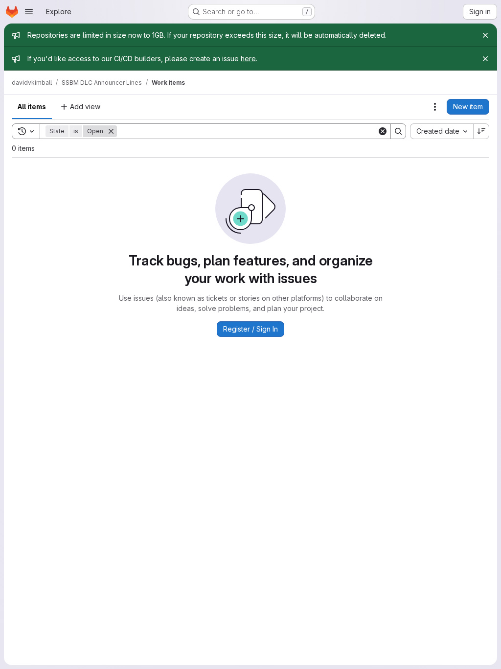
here (248, 58)
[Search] (398, 131)
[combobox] (441, 131)
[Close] (485, 35)
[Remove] (111, 131)
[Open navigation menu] (29, 12)
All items (32, 106)
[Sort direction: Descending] (481, 131)
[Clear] (382, 131)
